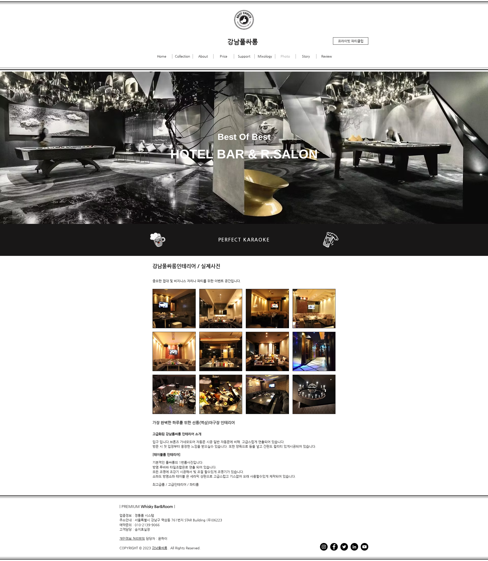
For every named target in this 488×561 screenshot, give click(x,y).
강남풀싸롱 (159, 548)
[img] (174, 308)
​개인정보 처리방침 (132, 538)
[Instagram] (324, 547)
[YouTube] (364, 547)
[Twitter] (344, 547)
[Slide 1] (244, 211)
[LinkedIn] (354, 547)
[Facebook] (334, 547)
